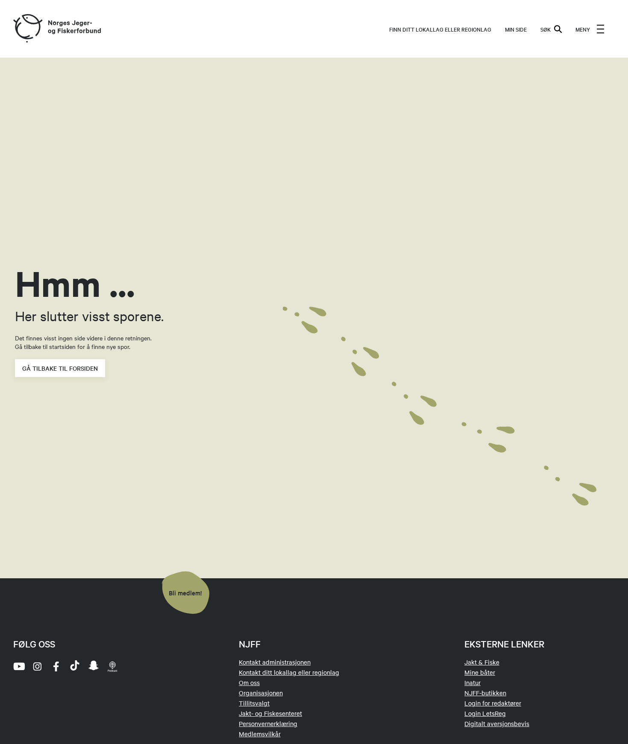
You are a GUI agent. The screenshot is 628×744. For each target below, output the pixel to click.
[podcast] (112, 666)
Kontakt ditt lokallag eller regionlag (289, 672)
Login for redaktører (492, 703)
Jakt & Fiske (481, 662)
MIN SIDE (516, 29)
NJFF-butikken (485, 692)
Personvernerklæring (268, 723)
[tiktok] (75, 666)
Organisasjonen (261, 692)
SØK (545, 29)
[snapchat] (93, 666)
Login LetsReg (485, 713)
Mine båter (479, 672)
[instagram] (37, 666)
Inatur (472, 682)
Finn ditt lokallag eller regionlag (440, 29)
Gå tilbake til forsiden (60, 368)
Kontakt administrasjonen (275, 662)
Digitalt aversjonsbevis (496, 723)
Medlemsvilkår (260, 733)
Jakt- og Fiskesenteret (270, 713)
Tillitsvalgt (254, 703)
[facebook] (56, 666)
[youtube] (18, 666)
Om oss (249, 682)
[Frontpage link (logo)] (27, 28)
